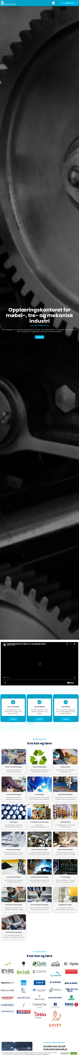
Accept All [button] (73, 1053)
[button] (53, 3)
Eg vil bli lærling (39, 707)
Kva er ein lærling (13, 707)
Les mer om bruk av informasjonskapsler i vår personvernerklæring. (31, 1054)
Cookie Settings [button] (65, 1053)
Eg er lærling (66, 707)
